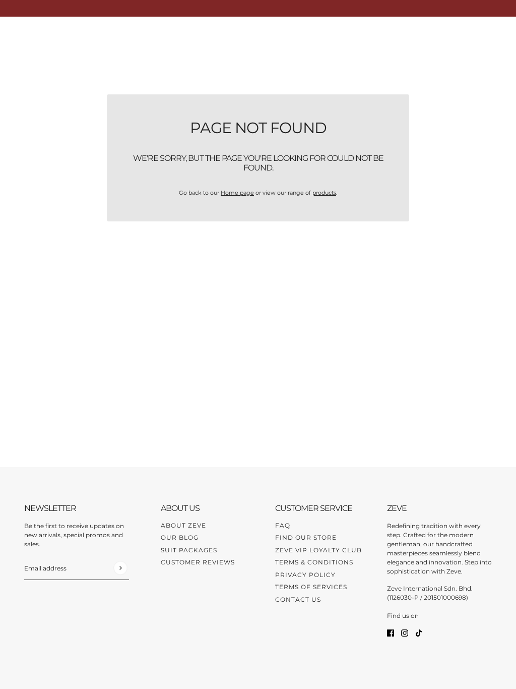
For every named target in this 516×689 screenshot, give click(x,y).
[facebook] (390, 632)
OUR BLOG (180, 537)
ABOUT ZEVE (183, 525)
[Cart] (486, 37)
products (324, 192)
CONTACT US (298, 599)
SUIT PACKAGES (189, 550)
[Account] (467, 37)
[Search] (448, 37)
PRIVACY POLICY (305, 575)
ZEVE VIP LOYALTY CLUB (318, 550)
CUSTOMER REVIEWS (198, 562)
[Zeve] (36, 37)
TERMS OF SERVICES (311, 587)
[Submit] (120, 568)
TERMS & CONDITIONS (314, 562)
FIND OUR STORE (306, 537)
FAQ (282, 525)
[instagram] (404, 632)
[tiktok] (418, 632)
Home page (237, 192)
